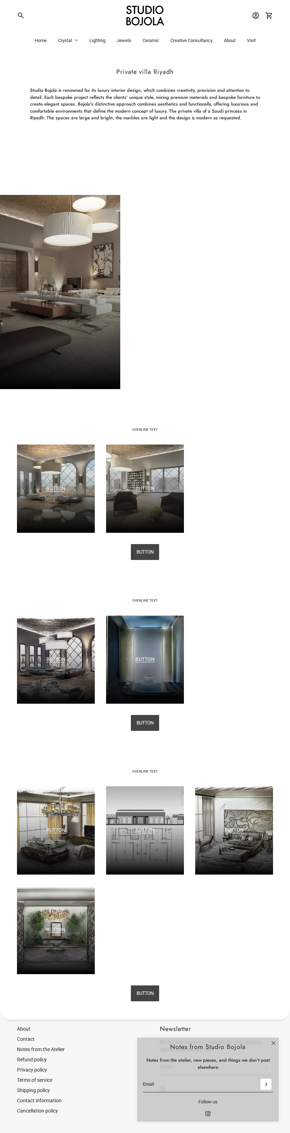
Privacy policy (32, 1070)
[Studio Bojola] (145, 15)
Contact (26, 1039)
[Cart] (269, 15)
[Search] (21, 15)
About (23, 1029)
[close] (273, 1042)
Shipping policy (33, 1090)
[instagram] (208, 1113)
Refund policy (32, 1059)
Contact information (39, 1100)
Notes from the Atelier (41, 1049)
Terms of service (34, 1080)
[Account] (256, 15)
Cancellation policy (37, 1111)
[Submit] (266, 1084)
